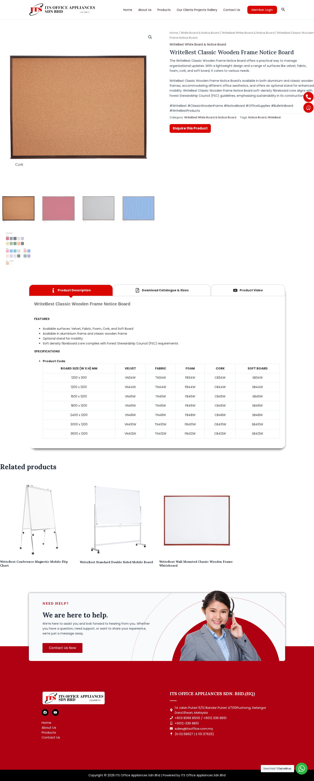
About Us (144, 10)
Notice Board (257, 117)
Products (164, 10)
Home (127, 10)
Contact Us (231, 10)
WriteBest (274, 117)
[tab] (71, 290)
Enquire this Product (190, 128)
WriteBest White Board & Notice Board (248, 33)
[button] (262, 10)
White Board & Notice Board (200, 33)
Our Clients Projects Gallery (197, 10)
